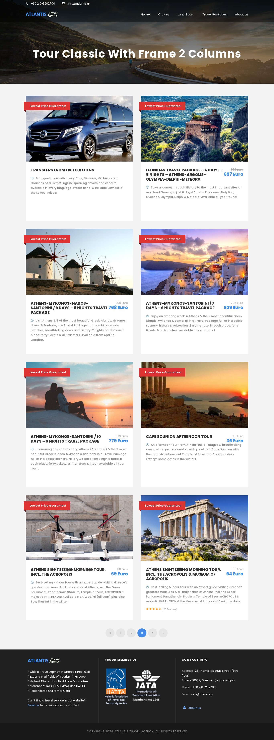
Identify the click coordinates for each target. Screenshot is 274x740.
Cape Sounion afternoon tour (179, 436)
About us (241, 14)
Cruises (163, 14)
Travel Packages (214, 14)
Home (145, 14)
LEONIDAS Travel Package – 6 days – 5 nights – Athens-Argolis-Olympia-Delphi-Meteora (184, 174)
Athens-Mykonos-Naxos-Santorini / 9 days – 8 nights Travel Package (69, 308)
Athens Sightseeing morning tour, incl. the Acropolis (68, 572)
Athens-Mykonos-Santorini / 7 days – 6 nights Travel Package (180, 306)
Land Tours (186, 14)
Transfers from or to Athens (62, 170)
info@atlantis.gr (79, 4)
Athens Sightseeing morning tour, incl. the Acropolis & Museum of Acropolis (183, 574)
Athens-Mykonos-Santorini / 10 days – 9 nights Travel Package (66, 439)
